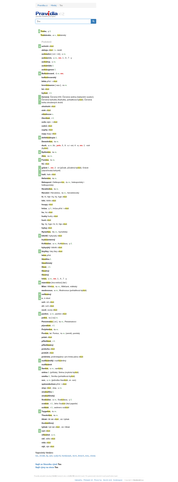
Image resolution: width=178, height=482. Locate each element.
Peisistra (47, 321)
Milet (44, 286)
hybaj (44, 228)
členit (46, 118)
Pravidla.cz (43, 5)
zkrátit (42, 456)
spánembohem (49, 384)
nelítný (46, 294)
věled (46, 435)
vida (44, 442)
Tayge (46, 411)
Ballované (48, 73)
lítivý (45, 271)
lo (44, 279)
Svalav (46, 400)
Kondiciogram (117, 480)
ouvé (44, 310)
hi (42, 197)
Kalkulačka (78, 480)
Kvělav (46, 243)
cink (44, 110)
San (45, 368)
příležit (46, 341)
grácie (44, 168)
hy (43, 224)
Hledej (53, 5)
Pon (45, 333)
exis (87, 456)
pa (44, 318)
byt (45, 93)
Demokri (47, 141)
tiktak (44, 419)
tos (36, 456)
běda (44, 81)
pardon (45, 314)
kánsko (46, 35)
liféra (45, 259)
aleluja (45, 50)
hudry (44, 216)
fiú (43, 164)
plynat (46, 325)
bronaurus (48, 85)
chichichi (46, 106)
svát (45, 407)
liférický (47, 263)
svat (45, 403)
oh (43, 306)
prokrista (46, 357)
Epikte (46, 152)
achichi (45, 46)
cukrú (44, 126)
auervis (47, 58)
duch (44, 145)
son (43, 380)
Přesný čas (98, 480)
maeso (46, 282)
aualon (46, 54)
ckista (92, 456)
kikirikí (45, 236)
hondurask (66, 456)
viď (43, 439)
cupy (44, 134)
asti (50, 456)
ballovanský (49, 77)
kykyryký (46, 247)
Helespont (46, 182)
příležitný (47, 345)
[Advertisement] (121, 44)
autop (46, 62)
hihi (43, 200)
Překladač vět (88, 480)
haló (44, 174)
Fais (45, 160)
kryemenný (48, 239)
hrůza (44, 208)
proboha (46, 349)
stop (44, 388)
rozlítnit (47, 364)
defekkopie (48, 137)
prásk (44, 337)
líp (47, 456)
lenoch (81, 456)
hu (43, 212)
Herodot (45, 193)
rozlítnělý (47, 360)
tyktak (44, 427)
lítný (45, 275)
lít (44, 267)
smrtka (45, 376)
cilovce (46, 114)
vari (43, 431)
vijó (43, 446)
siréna (44, 372)
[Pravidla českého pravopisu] (50, 14)
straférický (48, 396)
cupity (45, 130)
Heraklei (47, 189)
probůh (45, 353)
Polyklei (47, 329)
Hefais (46, 178)
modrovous (47, 290)
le (44, 255)
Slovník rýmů (107, 480)
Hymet (46, 232)
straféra (47, 392)
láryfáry (45, 251)
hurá (44, 220)
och (43, 302)
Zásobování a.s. (138, 480)
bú (43, 89)
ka (43, 31)
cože (44, 122)
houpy (45, 204)
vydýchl (57, 456)
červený (45, 97)
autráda (47, 66)
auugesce (48, 69)
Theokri (47, 415)
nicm (74, 456)
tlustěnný (48, 423)
